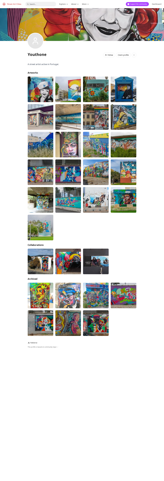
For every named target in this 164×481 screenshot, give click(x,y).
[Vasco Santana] (68, 295)
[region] (82, 376)
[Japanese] (68, 172)
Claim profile (123, 55)
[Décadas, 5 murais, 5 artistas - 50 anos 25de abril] (96, 117)
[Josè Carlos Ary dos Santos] (40, 227)
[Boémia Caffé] (40, 117)
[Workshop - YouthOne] (40, 144)
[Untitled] (96, 89)
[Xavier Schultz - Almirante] (123, 89)
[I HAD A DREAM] (40, 295)
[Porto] (40, 89)
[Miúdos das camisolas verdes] (96, 200)
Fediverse (32, 343)
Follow (110, 55)
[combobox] (40, 4)
